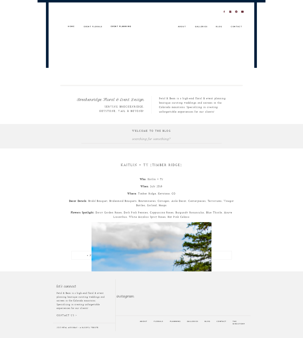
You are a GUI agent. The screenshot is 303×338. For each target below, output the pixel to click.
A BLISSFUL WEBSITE (89, 327)
